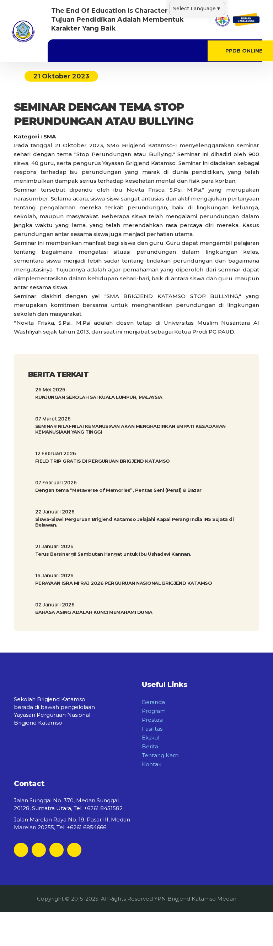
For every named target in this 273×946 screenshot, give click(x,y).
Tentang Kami (161, 755)
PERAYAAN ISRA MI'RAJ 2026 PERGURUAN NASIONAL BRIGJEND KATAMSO (123, 583)
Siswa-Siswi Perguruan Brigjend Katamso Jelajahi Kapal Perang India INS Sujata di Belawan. (134, 522)
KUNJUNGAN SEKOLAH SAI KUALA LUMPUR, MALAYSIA (98, 397)
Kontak (151, 764)
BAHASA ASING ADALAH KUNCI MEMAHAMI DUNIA (93, 612)
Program (154, 711)
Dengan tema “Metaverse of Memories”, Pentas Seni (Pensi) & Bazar (118, 490)
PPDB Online (243, 51)
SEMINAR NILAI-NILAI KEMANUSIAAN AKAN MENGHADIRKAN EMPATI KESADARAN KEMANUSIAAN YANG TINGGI (130, 429)
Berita (150, 746)
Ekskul (150, 737)
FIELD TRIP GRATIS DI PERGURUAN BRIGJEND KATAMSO (102, 461)
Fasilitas (152, 728)
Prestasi (152, 719)
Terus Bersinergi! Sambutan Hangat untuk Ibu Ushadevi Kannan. (113, 554)
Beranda (153, 702)
